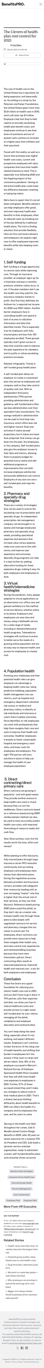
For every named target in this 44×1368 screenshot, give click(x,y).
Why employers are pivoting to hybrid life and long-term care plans (21, 1283)
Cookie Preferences (31, 1362)
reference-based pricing (21, 813)
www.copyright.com (30, 1223)
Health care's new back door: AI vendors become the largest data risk (22, 1249)
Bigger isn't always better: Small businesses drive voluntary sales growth (21, 1294)
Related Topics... (21, 1167)
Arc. (17, 1359)
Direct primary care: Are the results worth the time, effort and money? (21, 842)
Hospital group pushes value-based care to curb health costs (21, 1259)
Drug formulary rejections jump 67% (22, 1266)
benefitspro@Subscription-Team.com (25, 1343)
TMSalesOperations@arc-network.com (19, 1229)
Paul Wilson (17, 45)
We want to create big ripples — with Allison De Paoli (22, 1274)
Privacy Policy (17, 1362)
